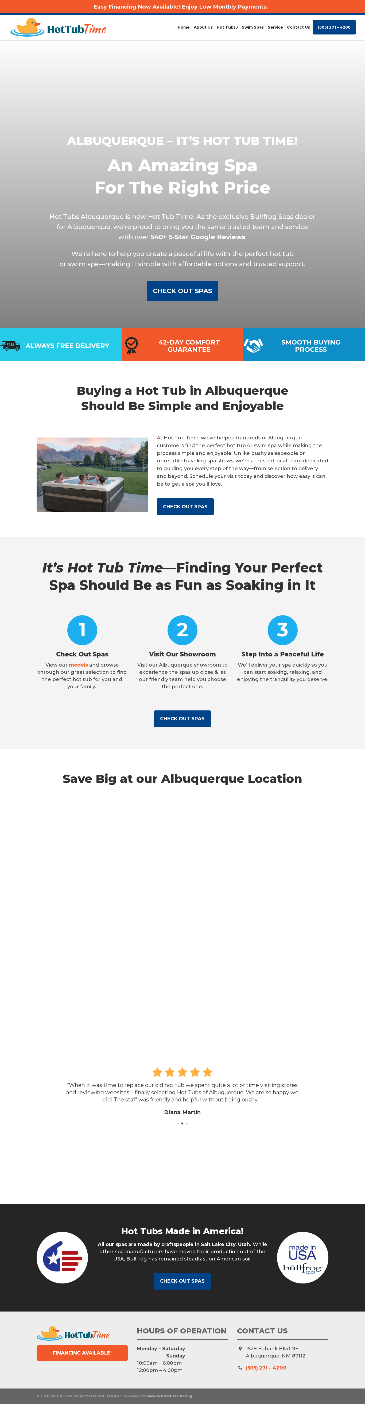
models (78, 665)
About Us (203, 27)
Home (184, 27)
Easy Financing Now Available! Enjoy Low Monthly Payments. (181, 6)
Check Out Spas (182, 291)
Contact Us (298, 27)
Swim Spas (253, 27)
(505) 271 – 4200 (334, 27)
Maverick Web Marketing (169, 1396)
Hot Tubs (226, 27)
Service (275, 27)
